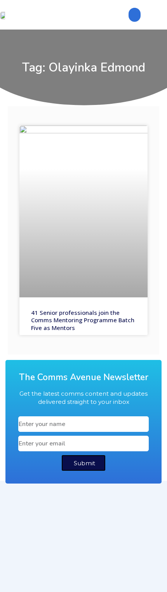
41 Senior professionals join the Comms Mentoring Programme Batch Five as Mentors (82, 320)
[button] (135, 15)
